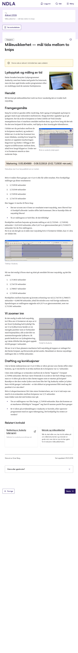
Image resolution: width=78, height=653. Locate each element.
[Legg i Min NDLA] (70, 39)
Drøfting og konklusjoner (22, 361)
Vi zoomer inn (14, 313)
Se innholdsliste (13, 27)
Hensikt (10, 93)
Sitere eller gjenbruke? (16, 469)
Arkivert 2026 (11, 15)
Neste (68, 491)
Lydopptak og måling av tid (23, 72)
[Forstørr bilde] (70, 74)
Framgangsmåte (16, 108)
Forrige (10, 491)
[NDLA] (8, 3)
